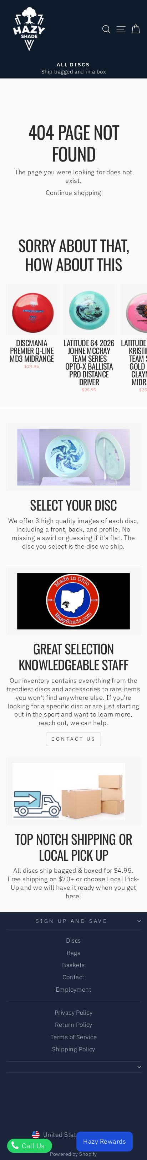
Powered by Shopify (73, 1154)
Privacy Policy (73, 1013)
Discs (73, 940)
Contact (73, 977)
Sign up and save (72, 920)
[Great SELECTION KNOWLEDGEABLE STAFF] (73, 601)
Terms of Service (73, 1037)
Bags (74, 953)
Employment (74, 989)
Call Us (32, 1145)
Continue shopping (73, 192)
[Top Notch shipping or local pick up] (73, 791)
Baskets (73, 965)
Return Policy (73, 1025)
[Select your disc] (73, 457)
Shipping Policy (73, 1049)
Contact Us (73, 739)
